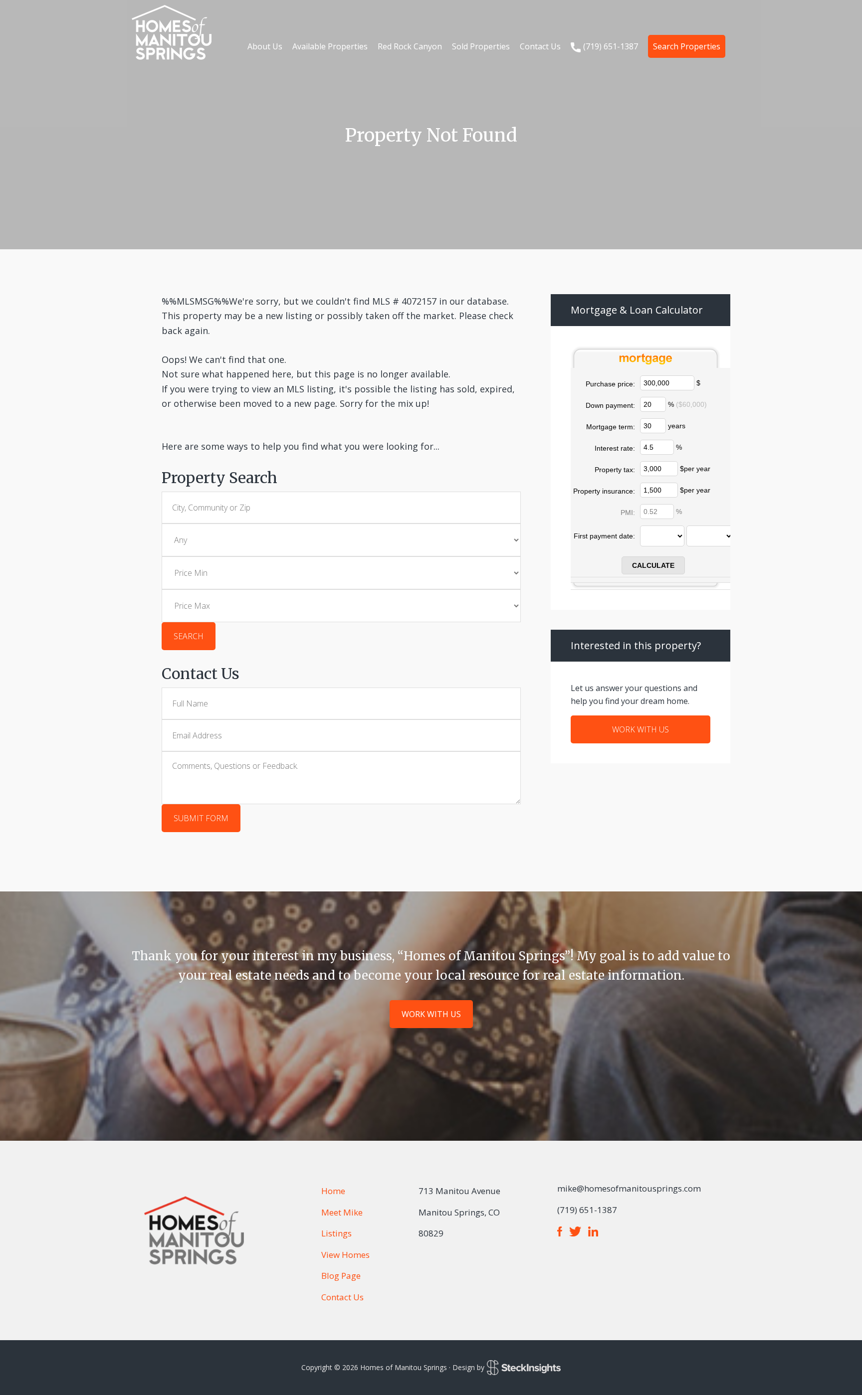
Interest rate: (615, 448)
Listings (336, 1233)
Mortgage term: (610, 427)
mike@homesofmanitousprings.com (629, 1188)
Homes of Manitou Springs (172, 32)
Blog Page (341, 1275)
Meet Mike (342, 1212)
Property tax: (615, 470)
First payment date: (604, 536)
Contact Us (342, 1297)
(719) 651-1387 (610, 46)
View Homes (345, 1254)
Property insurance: (604, 491)
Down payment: (610, 405)
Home (333, 1191)
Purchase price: (610, 384)
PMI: (628, 513)
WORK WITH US (640, 729)
